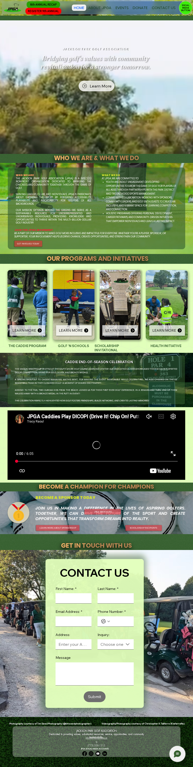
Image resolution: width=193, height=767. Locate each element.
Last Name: (108, 588)
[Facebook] (84, 753)
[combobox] (116, 644)
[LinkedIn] (104, 753)
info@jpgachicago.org (96, 739)
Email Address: (69, 611)
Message (63, 657)
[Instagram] (91, 753)
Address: (63, 634)
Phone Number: (112, 611)
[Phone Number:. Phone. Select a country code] (106, 621)
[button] (99, 8)
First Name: (66, 588)
